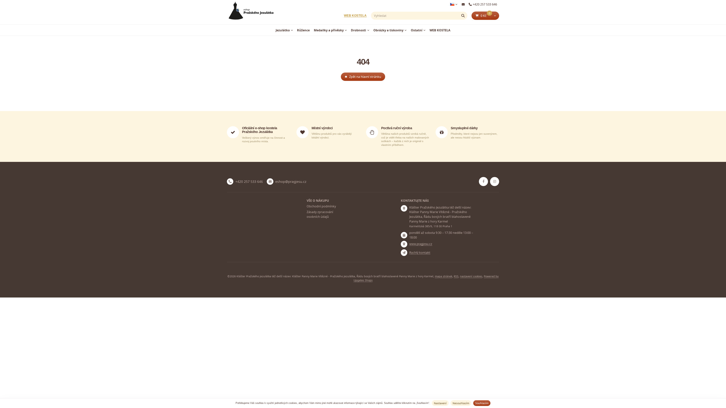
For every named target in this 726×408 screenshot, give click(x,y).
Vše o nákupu (318, 201)
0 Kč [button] (486, 16)
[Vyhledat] (463, 16)
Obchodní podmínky (321, 206)
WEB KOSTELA (355, 15)
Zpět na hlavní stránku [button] (365, 77)
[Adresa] (404, 208)
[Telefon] (230, 181)
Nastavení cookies (471, 276)
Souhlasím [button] (482, 403)
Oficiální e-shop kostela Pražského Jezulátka (259, 130)
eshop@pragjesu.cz (290, 181)
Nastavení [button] (440, 403)
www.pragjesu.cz (420, 244)
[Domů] (250, 12)
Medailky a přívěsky (329, 30)
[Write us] (404, 252)
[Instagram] (494, 181)
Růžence (303, 30)
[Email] (463, 4)
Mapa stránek (443, 276)
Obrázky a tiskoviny (388, 30)
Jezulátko (283, 30)
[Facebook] (483, 181)
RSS (456, 276)
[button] (495, 16)
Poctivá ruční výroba (396, 128)
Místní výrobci (322, 128)
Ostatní (416, 30)
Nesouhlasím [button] (461, 403)
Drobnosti (358, 30)
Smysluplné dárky (464, 128)
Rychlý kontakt (419, 252)
